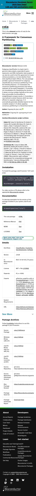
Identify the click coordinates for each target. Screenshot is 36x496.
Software (30, 250)
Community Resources (10, 458)
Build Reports (22, 436)
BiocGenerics (31, 293)
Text (20, 227)
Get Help (6, 460)
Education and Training (10, 444)
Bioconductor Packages (25, 466)
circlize (33, 282)
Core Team (6, 423)
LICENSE (26, 268)
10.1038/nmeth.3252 (12, 141)
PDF (20, 222)
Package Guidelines (24, 417)
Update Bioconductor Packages (24, 457)
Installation (10, 323)
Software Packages (24, 22)
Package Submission (24, 420)
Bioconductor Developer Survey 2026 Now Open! (19, 3)
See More (7, 314)
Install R (20, 444)
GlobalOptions (20, 284)
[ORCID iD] (22, 109)
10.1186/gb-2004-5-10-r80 (18, 162)
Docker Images (23, 460)
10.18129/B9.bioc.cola (16, 58)
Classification (20, 248)
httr (29, 289)
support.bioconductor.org (19, 472)
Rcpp (17, 293)
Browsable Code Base (25, 433)
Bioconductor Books (9, 447)
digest (30, 291)
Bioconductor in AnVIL (25, 463)
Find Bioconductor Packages (24, 447)
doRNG (31, 295)
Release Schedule (24, 423)
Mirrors (5, 425)
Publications (7, 455)
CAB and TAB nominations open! (19, 7)
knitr (31, 289)
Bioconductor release (17, 192)
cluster (28, 286)
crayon (23, 288)
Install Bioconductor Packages (24, 452)
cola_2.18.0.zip (18, 337)
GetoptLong (26, 282)
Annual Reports (8, 417)
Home (4, 21)
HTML (21, 217)
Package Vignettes (9, 449)
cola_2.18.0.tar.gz (19, 330)
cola (15, 33)
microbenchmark (21, 289)
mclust (18, 288)
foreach (18, 295)
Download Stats (19, 400)
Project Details (7, 431)
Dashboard (6, 428)
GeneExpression (21, 250)
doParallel (25, 295)
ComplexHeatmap (22, 280)
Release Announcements (23, 426)
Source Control (23, 430)
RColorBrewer (20, 286)
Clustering (28, 248)
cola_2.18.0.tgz (18, 346)
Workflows (6, 452)
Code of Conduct (8, 434)
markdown (19, 291)
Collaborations (7, 420)
